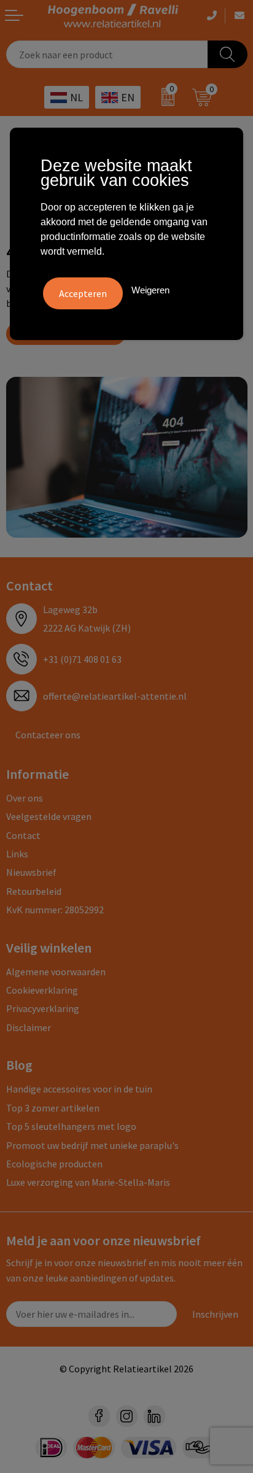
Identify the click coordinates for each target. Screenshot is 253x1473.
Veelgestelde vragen (48, 816)
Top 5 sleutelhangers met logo (71, 1126)
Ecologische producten (54, 1164)
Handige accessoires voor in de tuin (79, 1089)
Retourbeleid (33, 891)
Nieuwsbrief (31, 872)
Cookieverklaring (42, 990)
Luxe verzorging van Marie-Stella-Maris (88, 1182)
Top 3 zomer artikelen (52, 1108)
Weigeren (150, 290)
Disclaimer (28, 1027)
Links (17, 854)
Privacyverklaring (42, 1008)
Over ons (24, 798)
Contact (23, 835)
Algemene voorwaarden (56, 971)
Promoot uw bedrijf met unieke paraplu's (92, 1145)
